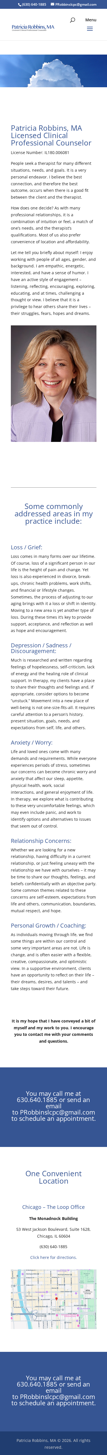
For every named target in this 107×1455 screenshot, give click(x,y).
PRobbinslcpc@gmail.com (57, 1112)
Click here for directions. (53, 1257)
